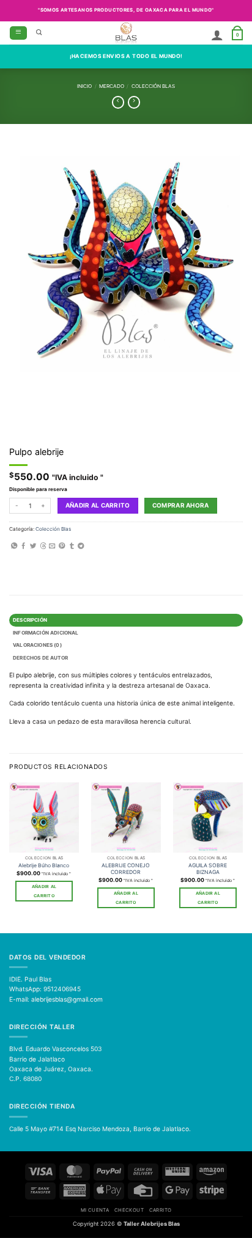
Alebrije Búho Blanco (43, 865)
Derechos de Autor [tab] (40, 658)
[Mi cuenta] (217, 34)
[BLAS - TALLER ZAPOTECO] (126, 33)
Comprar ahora (180, 505)
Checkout (129, 1210)
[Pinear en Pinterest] (62, 546)
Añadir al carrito (97, 505)
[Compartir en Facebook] (23, 546)
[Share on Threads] (43, 546)
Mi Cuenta (95, 1210)
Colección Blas (153, 86)
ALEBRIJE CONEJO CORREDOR (126, 868)
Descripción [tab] (30, 620)
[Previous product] (134, 102)
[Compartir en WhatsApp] (14, 546)
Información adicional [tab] (45, 633)
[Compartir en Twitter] (33, 546)
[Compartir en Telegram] (81, 546)
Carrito (160, 1210)
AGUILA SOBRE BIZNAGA (207, 868)
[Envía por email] (52, 546)
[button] (18, 33)
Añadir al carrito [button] (44, 891)
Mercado (111, 86)
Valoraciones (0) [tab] (37, 645)
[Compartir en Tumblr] (72, 546)
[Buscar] (39, 33)
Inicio (84, 86)
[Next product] (118, 102)
